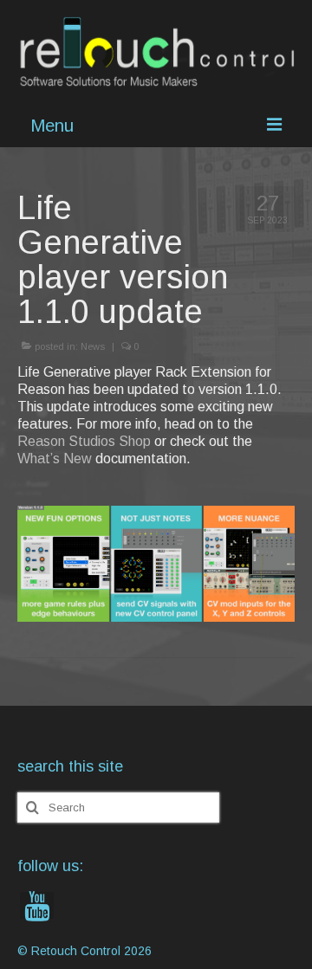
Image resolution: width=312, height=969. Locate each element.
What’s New (54, 458)
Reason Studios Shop (84, 441)
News (93, 346)
